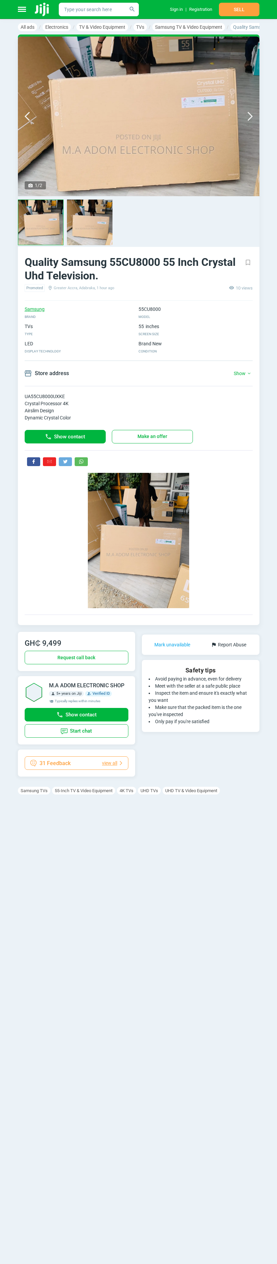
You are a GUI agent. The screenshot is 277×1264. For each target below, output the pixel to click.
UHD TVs (149, 790)
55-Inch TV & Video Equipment (83, 790)
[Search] (132, 9)
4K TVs (126, 790)
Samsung (35, 309)
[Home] (42, 9)
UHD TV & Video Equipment (191, 790)
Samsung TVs (34, 790)
